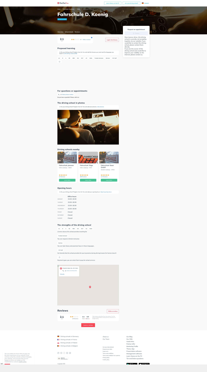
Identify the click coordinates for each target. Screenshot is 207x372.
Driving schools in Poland (68, 343)
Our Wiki (129, 339)
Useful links (130, 341)
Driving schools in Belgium (69, 346)
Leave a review (88, 325)
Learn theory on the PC (112, 3)
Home (59, 9)
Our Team (106, 339)
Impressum (105, 351)
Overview (60, 32)
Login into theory (112, 40)
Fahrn (78, 9)
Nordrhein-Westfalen (68, 9)
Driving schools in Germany (69, 336)
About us (106, 337)
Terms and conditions (108, 353)
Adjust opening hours (106, 192)
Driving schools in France (68, 340)
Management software (134, 354)
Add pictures (100, 106)
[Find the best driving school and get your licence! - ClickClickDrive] (63, 3)
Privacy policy (106, 357)
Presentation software (134, 351)
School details (69, 32)
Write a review (86, 39)
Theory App (130, 349)
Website (62, 274)
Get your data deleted (108, 347)
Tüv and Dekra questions (134, 358)
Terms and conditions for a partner (111, 355)
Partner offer (130, 344)
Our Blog (129, 337)
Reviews (77, 32)
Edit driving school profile (70, 53)
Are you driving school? (131, 3)
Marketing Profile (132, 346)
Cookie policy (23, 362)
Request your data (107, 349)
